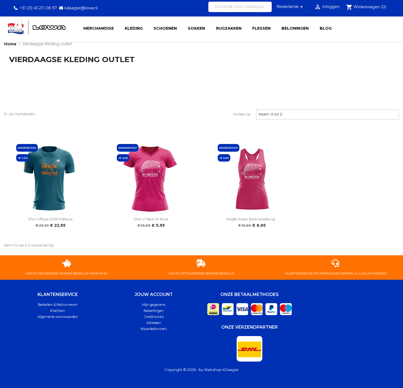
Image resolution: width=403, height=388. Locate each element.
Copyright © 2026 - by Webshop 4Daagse (201, 369)
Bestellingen (154, 311)
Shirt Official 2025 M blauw (50, 219)
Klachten (57, 311)
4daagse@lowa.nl (81, 7)
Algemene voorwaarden (58, 317)
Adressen (153, 323)
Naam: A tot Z (327, 114)
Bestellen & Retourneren (58, 305)
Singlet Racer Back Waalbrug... (251, 219)
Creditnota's (154, 317)
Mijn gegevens (153, 305)
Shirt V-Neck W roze (151, 219)
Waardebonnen (153, 329)
